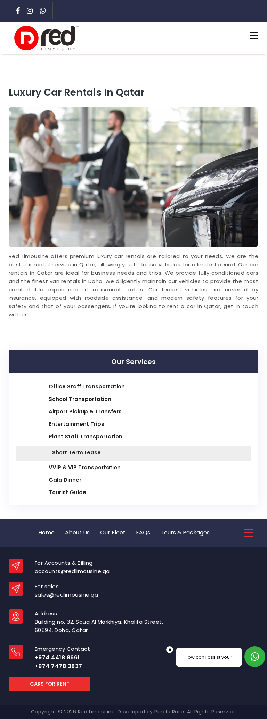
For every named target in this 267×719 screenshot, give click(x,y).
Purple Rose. (169, 711)
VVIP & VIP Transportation (85, 467)
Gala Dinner (65, 479)
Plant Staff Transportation (85, 436)
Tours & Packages (185, 533)
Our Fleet (113, 533)
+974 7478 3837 (58, 666)
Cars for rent (50, 683)
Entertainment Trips (76, 424)
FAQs (143, 533)
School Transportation (80, 399)
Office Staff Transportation (87, 386)
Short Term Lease (76, 452)
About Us (77, 533)
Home (46, 533)
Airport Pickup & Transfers (85, 411)
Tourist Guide (67, 492)
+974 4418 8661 (57, 657)
